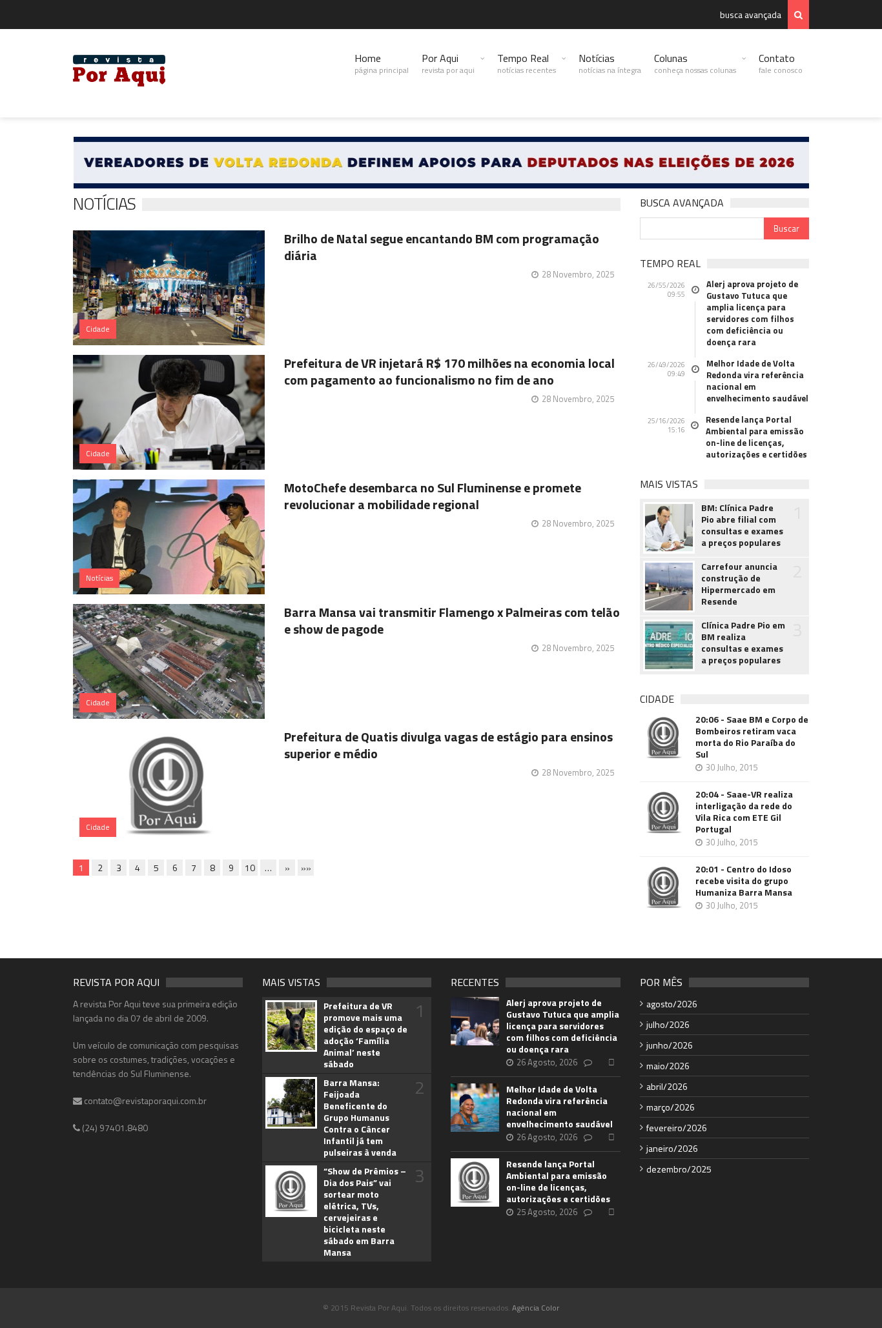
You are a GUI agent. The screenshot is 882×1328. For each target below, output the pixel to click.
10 (250, 867)
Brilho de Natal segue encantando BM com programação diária (441, 246)
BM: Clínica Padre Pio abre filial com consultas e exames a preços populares (742, 525)
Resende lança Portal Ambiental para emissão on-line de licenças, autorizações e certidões (756, 437)
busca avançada (750, 14)
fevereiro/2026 (676, 1127)
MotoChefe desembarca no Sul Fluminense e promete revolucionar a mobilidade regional (432, 496)
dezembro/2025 (679, 1169)
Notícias (610, 63)
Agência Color (535, 1308)
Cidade (98, 329)
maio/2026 (668, 1065)
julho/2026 (668, 1024)
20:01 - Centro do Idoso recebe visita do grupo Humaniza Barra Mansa (743, 880)
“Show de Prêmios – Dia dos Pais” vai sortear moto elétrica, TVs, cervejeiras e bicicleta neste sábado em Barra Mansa (364, 1211)
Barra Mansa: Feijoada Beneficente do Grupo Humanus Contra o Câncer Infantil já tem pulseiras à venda (359, 1117)
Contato (781, 63)
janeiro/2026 (672, 1148)
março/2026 (670, 1107)
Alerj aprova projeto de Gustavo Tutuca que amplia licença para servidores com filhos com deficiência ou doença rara (752, 313)
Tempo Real (526, 63)
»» (306, 867)
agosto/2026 (671, 1004)
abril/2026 (667, 1086)
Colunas (695, 63)
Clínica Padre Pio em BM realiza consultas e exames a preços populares (743, 642)
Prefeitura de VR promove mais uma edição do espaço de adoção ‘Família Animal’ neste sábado (365, 1035)
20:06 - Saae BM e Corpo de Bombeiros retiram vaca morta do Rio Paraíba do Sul (751, 737)
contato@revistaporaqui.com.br (144, 1100)
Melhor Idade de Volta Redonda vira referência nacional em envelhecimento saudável (757, 380)
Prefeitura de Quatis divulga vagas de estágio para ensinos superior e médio (448, 745)
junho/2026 (669, 1045)
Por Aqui (448, 63)
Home (381, 63)
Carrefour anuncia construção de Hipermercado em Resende (739, 584)
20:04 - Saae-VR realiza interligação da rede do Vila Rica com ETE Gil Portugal (744, 812)
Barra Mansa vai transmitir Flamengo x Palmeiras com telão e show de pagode (452, 620)
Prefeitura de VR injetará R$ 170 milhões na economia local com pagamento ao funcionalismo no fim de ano (449, 371)
